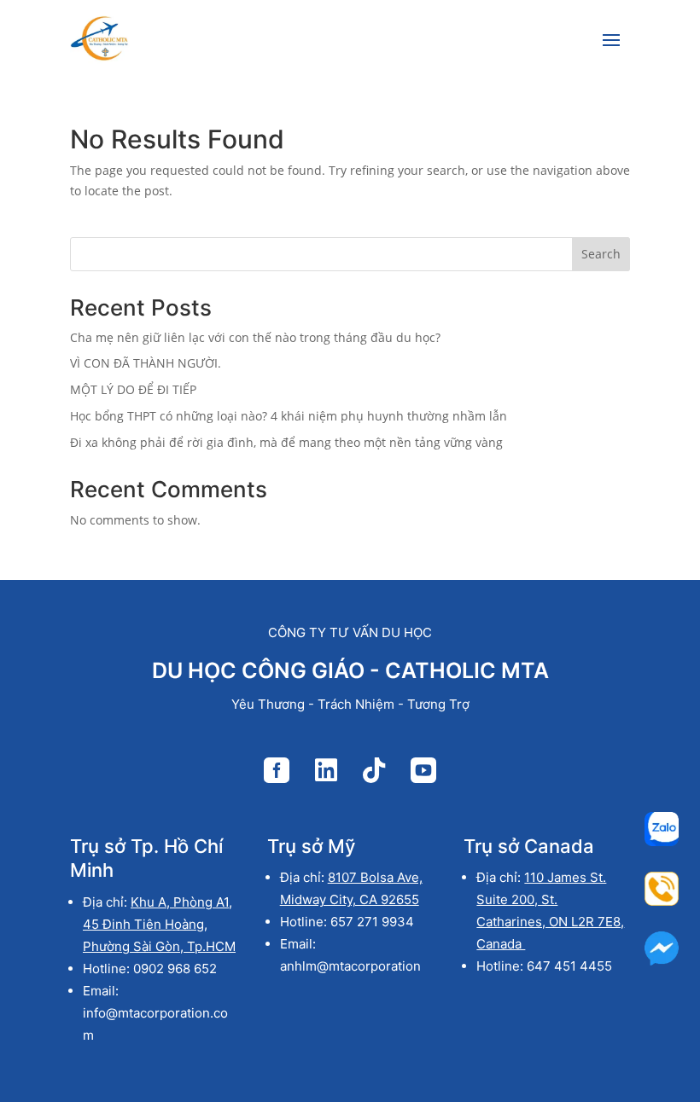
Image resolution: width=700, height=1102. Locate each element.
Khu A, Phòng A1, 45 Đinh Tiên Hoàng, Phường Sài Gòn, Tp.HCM (159, 924)
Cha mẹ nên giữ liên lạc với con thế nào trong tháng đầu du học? (255, 337)
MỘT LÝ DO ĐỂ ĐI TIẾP (133, 389)
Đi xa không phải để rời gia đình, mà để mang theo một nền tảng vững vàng (286, 442)
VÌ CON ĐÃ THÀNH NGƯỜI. (145, 363)
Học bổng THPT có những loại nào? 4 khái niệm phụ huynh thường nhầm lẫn (288, 416)
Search (601, 254)
